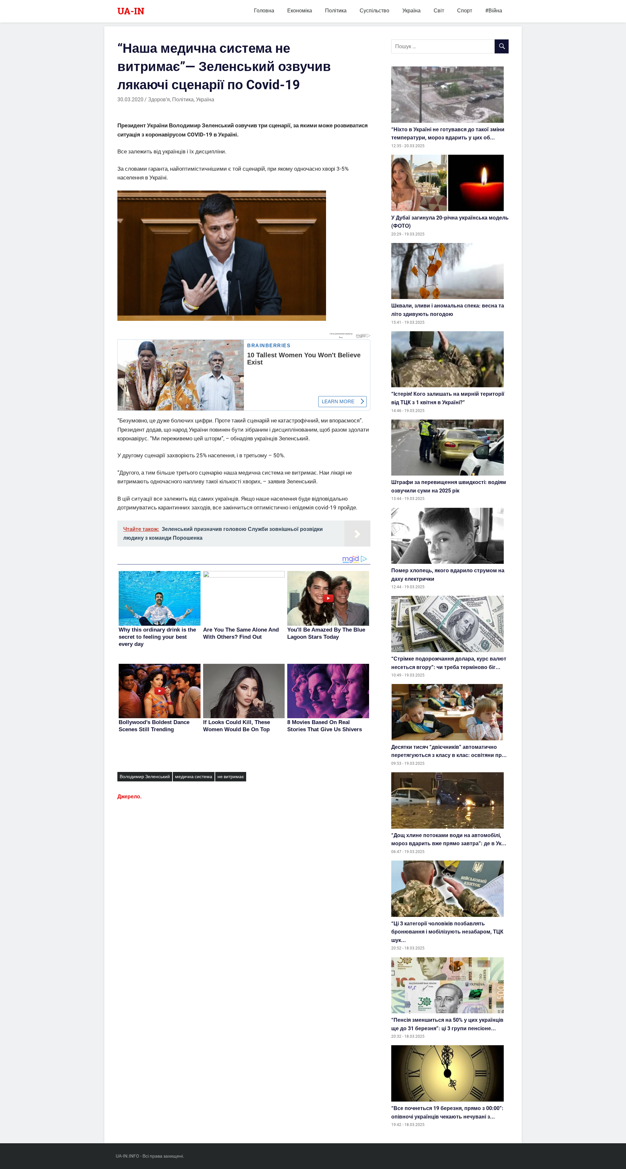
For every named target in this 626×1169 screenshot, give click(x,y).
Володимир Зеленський (145, 776)
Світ (439, 10)
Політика (336, 10)
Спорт (464, 10)
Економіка (299, 10)
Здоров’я (159, 99)
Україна (411, 10)
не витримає (230, 776)
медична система (193, 776)
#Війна (493, 10)
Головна (264, 10)
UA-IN (130, 11)
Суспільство (374, 10)
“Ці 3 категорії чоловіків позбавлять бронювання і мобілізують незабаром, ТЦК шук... (447, 931)
